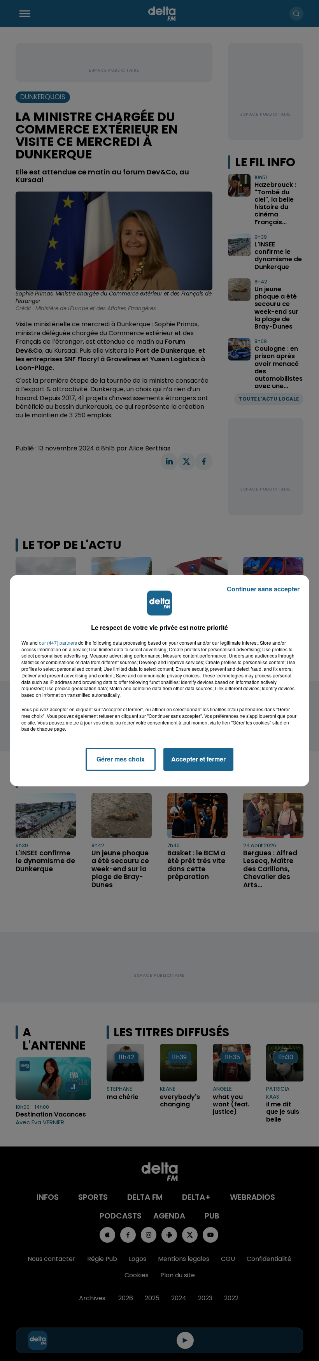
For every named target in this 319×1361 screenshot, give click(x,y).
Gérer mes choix (120, 758)
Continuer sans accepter (263, 588)
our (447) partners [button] (58, 643)
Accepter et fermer (198, 758)
